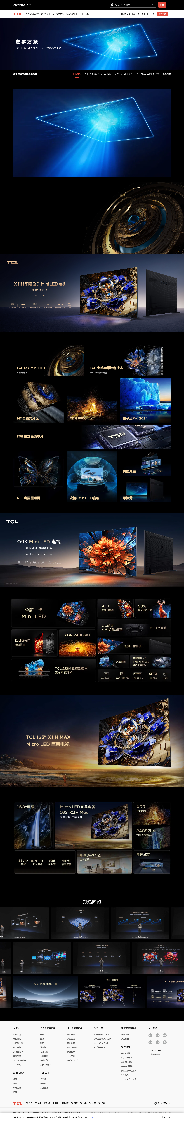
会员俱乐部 (126, 1053)
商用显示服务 (127, 1062)
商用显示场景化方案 (102, 1039)
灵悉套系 (44, 1056)
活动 (15, 1083)
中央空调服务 (127, 1066)
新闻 (15, 1079)
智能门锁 (44, 1052)
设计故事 (44, 1083)
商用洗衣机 (72, 1047)
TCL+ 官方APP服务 (129, 1079)
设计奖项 (44, 1088)
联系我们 (17, 1056)
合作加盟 (125, 1075)
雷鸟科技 (56, 1103)
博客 (15, 1092)
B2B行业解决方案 (101, 1034)
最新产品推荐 (46, 1064)
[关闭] (169, 1117)
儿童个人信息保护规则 (72, 1112)
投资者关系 (18, 1043)
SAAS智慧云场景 (101, 1043)
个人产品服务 (127, 1057)
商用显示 (71, 1052)
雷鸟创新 (65, 1103)
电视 (42, 1034)
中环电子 (47, 1103)
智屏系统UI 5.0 (127, 1034)
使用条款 (35, 1112)
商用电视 (71, 1034)
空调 (42, 1039)
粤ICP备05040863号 (21, 1112)
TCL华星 (38, 1103)
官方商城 (101, 1103)
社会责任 (17, 1047)
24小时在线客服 (155, 1054)
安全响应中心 (19, 1060)
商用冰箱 (71, 1043)
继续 (162, 5)
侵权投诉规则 (56, 1112)
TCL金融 (83, 1103)
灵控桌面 (125, 1039)
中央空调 (71, 1056)
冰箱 (42, 1043)
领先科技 (17, 1039)
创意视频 (17, 1088)
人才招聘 (17, 1052)
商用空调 (71, 1039)
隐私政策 (45, 1112)
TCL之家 (92, 1103)
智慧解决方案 (100, 1047)
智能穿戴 (44, 1060)
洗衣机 (43, 1047)
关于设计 (44, 1079)
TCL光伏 (29, 1103)
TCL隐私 (17, 1064)
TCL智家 (74, 1103)
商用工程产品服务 (128, 1070)
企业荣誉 (17, 1034)
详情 (92, 1117)
